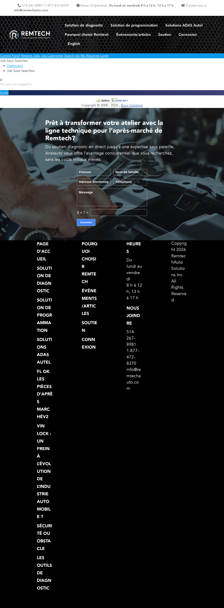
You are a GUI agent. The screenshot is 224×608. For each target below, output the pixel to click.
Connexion (188, 34)
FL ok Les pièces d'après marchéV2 (45, 394)
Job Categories (52, 55)
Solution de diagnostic (84, 25)
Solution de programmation (134, 25)
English (74, 43)
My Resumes (90, 55)
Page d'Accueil (43, 251)
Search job (72, 55)
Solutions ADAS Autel (184, 25)
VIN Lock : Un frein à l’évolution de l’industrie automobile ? (44, 471)
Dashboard (15, 65)
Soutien (164, 34)
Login (104, 55)
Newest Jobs (30, 55)
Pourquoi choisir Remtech (87, 34)
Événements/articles (133, 34)
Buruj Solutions (132, 105)
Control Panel (10, 55)
